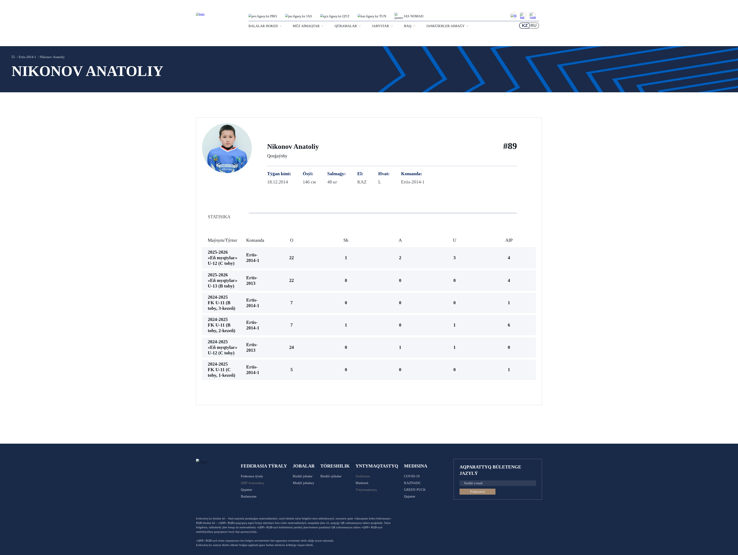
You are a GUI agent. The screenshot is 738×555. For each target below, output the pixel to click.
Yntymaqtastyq (366, 490)
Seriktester (363, 476)
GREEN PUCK (415, 490)
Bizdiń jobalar (302, 476)
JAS (309, 16)
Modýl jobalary (303, 483)
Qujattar (246, 490)
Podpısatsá (477, 491)
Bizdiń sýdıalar (331, 476)
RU (533, 25)
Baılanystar (249, 496)
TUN (382, 16)
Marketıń (362, 483)
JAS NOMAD (413, 16)
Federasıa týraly (252, 476)
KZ (525, 25)
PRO (273, 16)
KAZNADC (412, 483)
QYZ (345, 16)
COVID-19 (412, 476)
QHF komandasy (252, 483)
